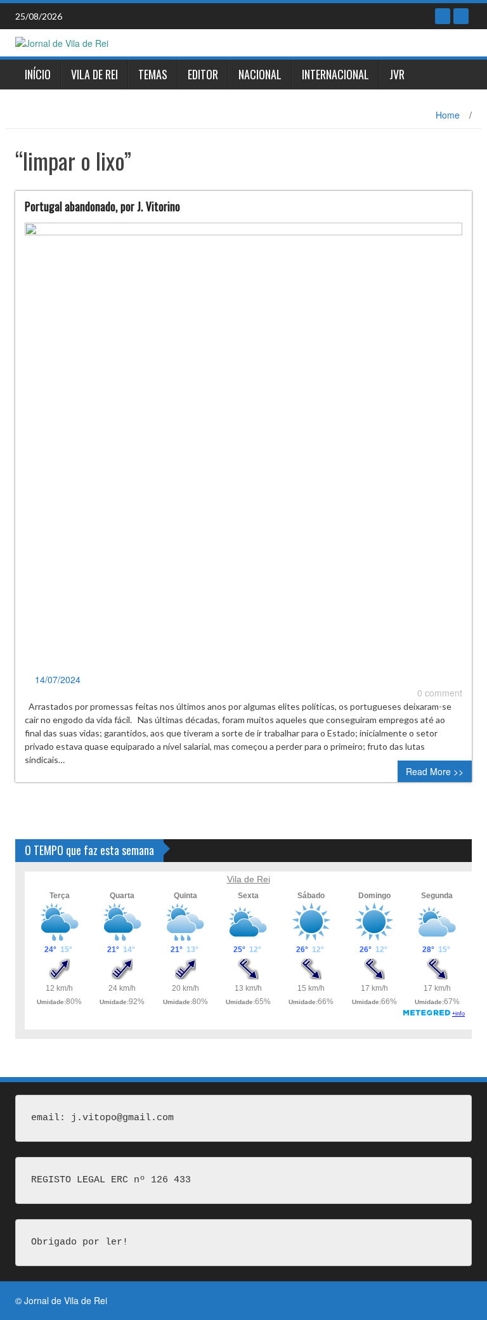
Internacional (335, 74)
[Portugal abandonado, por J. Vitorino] (243, 446)
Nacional (260, 74)
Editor (203, 74)
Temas (152, 74)
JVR (397, 74)
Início (38, 74)
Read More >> (435, 771)
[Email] (461, 16)
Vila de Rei (94, 74)
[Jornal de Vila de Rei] (61, 42)
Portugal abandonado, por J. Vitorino (102, 206)
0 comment (439, 692)
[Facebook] (442, 16)
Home (448, 114)
